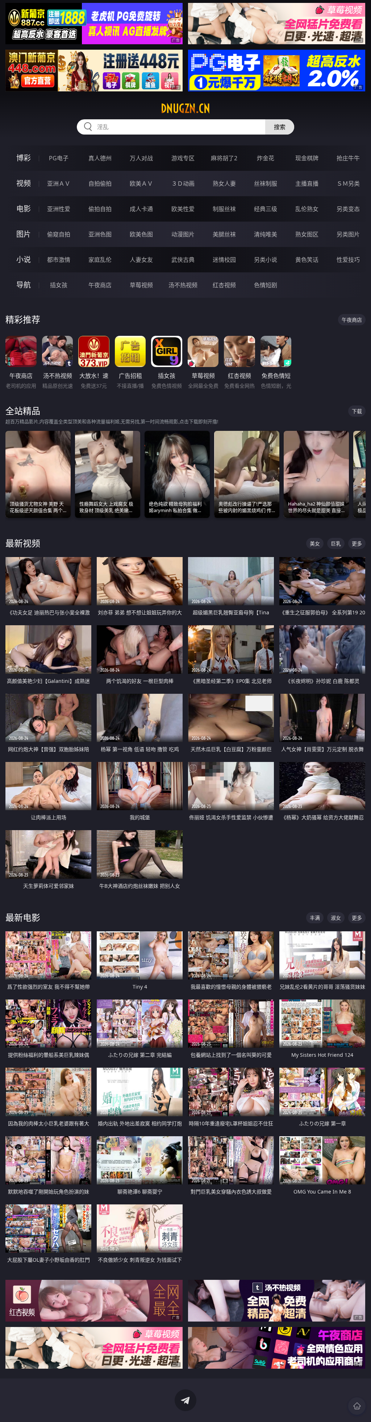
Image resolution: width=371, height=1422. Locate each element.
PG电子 (58, 158)
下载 (357, 411)
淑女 (336, 917)
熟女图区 (306, 234)
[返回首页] (357, 1406)
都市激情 (58, 260)
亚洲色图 (100, 234)
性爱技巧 (348, 260)
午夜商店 (100, 285)
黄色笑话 (306, 260)
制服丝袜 (224, 209)
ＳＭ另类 (348, 183)
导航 (23, 285)
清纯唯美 (265, 234)
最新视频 (22, 543)
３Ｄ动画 (183, 183)
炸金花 (265, 158)
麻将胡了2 (224, 158)
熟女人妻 (224, 183)
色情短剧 (265, 285)
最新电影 (22, 917)
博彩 (23, 158)
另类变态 (348, 209)
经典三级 (265, 209)
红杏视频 (224, 285)
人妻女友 (141, 260)
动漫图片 (183, 234)
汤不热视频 (182, 285)
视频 (23, 183)
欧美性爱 (183, 209)
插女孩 (58, 285)
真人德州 (100, 158)
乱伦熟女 (306, 209)
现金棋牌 (306, 158)
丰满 (315, 917)
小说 (23, 259)
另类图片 (348, 234)
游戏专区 (183, 158)
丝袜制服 (265, 183)
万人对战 (141, 158)
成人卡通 (141, 209)
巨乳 (336, 543)
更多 (357, 543)
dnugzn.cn (185, 108)
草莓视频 (141, 285)
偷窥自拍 (58, 234)
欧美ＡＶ (141, 183)
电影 (23, 209)
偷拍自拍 (100, 209)
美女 (315, 543)
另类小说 (265, 260)
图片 (23, 234)
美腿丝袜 (224, 234)
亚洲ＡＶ (58, 183)
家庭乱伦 (100, 260)
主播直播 (306, 183)
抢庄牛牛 (348, 158)
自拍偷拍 (100, 183)
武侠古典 (183, 260)
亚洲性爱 (58, 209)
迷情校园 (224, 260)
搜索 (279, 127)
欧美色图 (141, 234)
